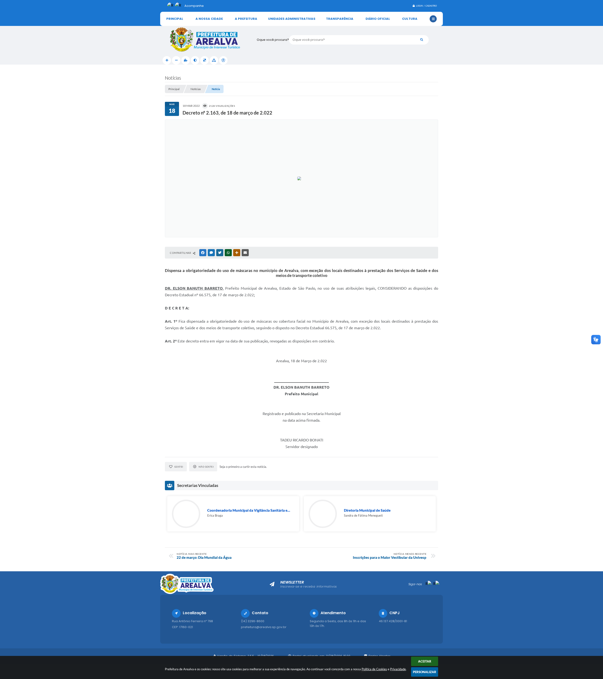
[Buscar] (421, 40)
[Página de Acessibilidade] (223, 60)
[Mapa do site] (214, 60)
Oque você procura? (273, 39)
